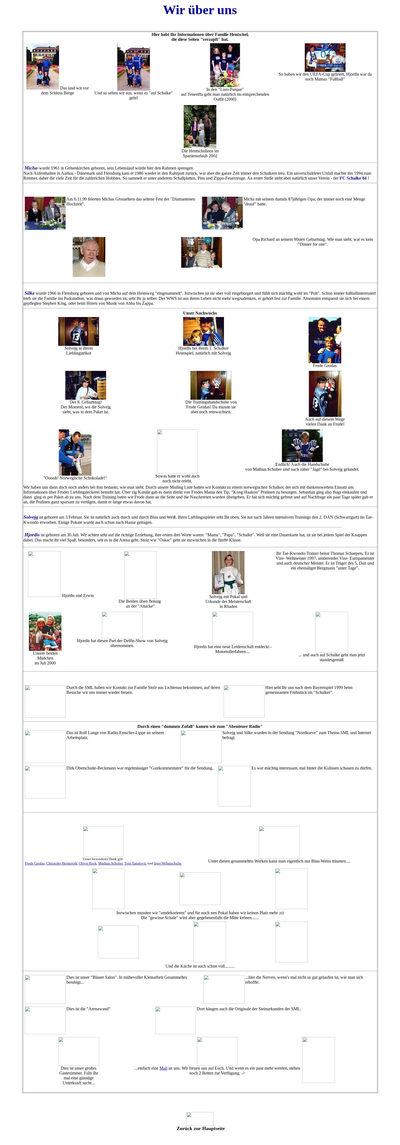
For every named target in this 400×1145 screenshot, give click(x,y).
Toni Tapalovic (135, 863)
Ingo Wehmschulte (167, 863)
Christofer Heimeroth (61, 863)
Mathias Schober (110, 863)
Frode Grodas (35, 863)
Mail (163, 1068)
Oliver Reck (88, 863)
